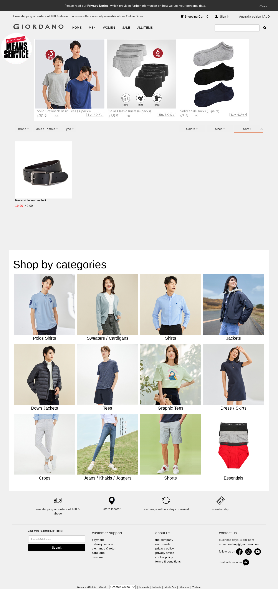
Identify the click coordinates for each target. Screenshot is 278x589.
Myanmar (184, 587)
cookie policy (164, 557)
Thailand (196, 587)
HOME (76, 27)
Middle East (170, 587)
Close (263, 6)
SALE (126, 27)
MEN (92, 27)
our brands (162, 544)
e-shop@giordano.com (244, 544)
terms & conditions (168, 561)
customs (97, 557)
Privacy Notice (98, 5)
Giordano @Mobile (86, 587)
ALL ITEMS (145, 27)
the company (164, 539)
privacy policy (164, 548)
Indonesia (144, 587)
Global (102, 587)
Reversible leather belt (30, 200)
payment (98, 539)
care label (98, 552)
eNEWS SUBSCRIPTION (45, 531)
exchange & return (104, 548)
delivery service (102, 544)
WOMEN (109, 27)
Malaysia (156, 587)
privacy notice (164, 552)
